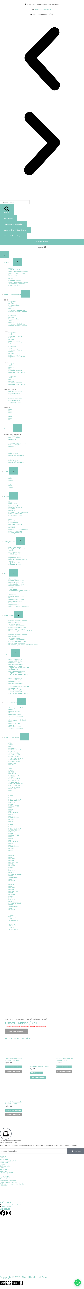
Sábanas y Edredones (16, 584)
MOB (10, 857)
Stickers (11, 713)
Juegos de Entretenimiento (18, 674)
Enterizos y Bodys (14, 305)
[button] (42, 59)
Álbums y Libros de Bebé (17, 708)
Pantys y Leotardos (15, 391)
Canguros (12, 509)
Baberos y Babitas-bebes (17, 312)
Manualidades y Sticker (16, 671)
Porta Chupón (13, 454)
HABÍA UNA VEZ (13, 806)
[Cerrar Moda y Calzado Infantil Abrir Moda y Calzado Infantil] (25, 293)
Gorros (10, 452)
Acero (10, 480)
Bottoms (11, 308)
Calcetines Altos (14, 393)
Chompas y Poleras (15, 336)
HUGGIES (11, 809)
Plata (10, 479)
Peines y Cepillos (14, 438)
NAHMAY (11, 867)
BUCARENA (12, 748)
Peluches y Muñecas (15, 664)
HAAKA (10, 804)
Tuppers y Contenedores (17, 626)
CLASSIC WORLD (13, 756)
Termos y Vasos (14, 624)
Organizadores (13, 589)
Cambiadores (13, 505)
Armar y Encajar (14, 669)
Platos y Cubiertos (14, 622)
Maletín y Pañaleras (15, 507)
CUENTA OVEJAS (14, 761)
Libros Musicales (14, 711)
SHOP (3, 1157)
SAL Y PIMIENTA (13, 877)
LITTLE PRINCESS (13, 818)
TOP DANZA (12, 917)
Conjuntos (12, 302)
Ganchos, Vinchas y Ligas (17, 436)
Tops (10, 307)
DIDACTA (11, 765)
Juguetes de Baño (14, 552)
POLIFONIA (12, 872)
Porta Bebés (12, 504)
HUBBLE (10, 808)
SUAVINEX (11, 881)
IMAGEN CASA (13, 813)
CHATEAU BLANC (14, 755)
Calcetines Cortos (14, 395)
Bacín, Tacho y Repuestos (17, 549)
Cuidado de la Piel (14, 270)
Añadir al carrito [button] (36, 1073)
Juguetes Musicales (15, 661)
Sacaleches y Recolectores (18, 272)
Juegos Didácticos (15, 673)
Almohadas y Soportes (16, 273)
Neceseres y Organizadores (18, 512)
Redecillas (12, 439)
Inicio (6, 1019)
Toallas (11, 551)
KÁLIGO (10, 814)
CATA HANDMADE (14, 753)
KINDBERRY (12, 816)
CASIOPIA (11, 751)
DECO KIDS (12, 763)
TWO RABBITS (13, 920)
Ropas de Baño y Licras (16, 343)
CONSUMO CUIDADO (15, 758)
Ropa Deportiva (14, 341)
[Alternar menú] (4, 254)
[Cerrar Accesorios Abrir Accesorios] (17, 428)
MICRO (10, 821)
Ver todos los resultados (13, 224)
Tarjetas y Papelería (15, 716)
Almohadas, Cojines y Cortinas (19, 591)
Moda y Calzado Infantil (17, 1019)
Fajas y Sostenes (14, 275)
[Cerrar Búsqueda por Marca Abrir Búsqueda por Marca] (24, 736)
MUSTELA (11, 864)
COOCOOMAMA (14, 760)
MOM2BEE (11, 859)
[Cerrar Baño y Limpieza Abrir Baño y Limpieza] (20, 541)
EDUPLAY (11, 798)
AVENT (10, 745)
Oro (9, 477)
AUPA (10, 743)
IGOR (10, 811)
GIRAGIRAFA (12, 803)
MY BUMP (11, 866)
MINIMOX (11, 855)
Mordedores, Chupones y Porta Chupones (23, 631)
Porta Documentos (15, 514)
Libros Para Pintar (14, 715)
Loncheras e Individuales (17, 627)
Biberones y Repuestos (16, 629)
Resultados (8, 218)
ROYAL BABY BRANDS (15, 874)
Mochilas (11, 510)
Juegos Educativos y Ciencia (18, 668)
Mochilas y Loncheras (16, 455)
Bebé (10, 409)
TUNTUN (11, 919)
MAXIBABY (11, 819)
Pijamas (11, 303)
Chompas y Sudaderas (16, 310)
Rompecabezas (14, 663)
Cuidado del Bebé (14, 554)
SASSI (10, 879)
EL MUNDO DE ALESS (15, 799)
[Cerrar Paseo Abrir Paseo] (13, 495)
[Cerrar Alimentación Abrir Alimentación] (18, 614)
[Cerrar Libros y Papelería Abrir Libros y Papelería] (21, 701)
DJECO (10, 796)
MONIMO (11, 861)
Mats (10, 502)
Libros (10, 710)
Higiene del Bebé (14, 547)
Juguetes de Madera (15, 666)
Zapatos (28, 1019)
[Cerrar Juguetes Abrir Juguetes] (15, 653)
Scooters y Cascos (15, 659)
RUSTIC (10, 876)
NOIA (10, 869)
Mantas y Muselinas (15, 586)
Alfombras (12, 579)
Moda (10, 268)
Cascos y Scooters (15, 515)
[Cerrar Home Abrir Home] (13, 572)
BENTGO (11, 746)
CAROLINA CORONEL (15, 750)
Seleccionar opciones (13, 1067)
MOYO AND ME (13, 862)
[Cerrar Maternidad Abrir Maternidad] (17, 262)
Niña (10, 411)
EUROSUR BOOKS (14, 801)
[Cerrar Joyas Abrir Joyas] (13, 470)
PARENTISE (11, 871)
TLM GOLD (11, 915)
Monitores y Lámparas (16, 582)
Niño (10, 413)
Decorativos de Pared (16, 581)
